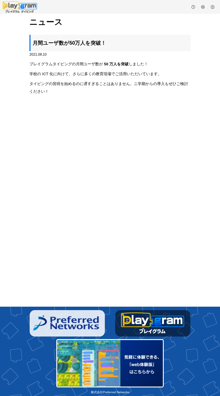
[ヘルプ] (193, 7)
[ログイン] (212, 7)
